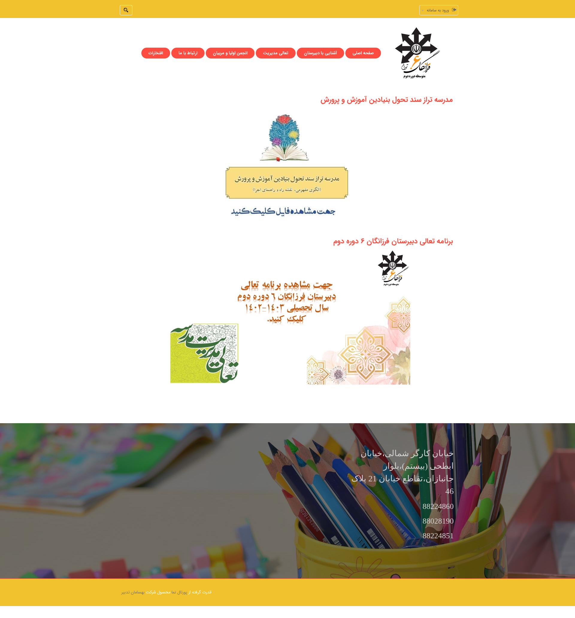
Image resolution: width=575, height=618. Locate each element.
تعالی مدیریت (275, 53)
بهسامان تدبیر (133, 592)
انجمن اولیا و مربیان (230, 53)
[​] (287, 315)
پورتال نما (179, 592)
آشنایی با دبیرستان (320, 53)
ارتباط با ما (187, 53)
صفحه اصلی (363, 53)
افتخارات (156, 53)
